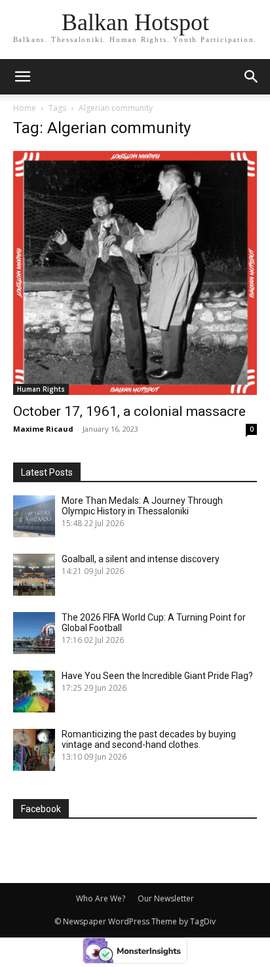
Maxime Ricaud (43, 429)
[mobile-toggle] (22, 76)
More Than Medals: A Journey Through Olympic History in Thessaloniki (142, 505)
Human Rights (41, 389)
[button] (251, 76)
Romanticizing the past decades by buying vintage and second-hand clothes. (149, 739)
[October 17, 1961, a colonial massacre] (135, 273)
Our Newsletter (166, 898)
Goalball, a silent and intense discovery (141, 559)
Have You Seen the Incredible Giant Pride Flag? (157, 675)
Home (24, 107)
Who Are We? (100, 898)
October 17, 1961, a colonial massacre (129, 411)
